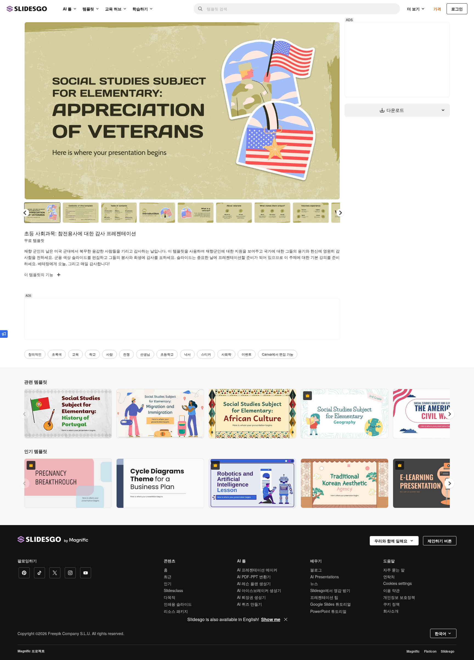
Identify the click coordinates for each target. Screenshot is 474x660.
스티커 (206, 354)
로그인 (457, 9)
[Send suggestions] (4, 334)
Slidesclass (173, 590)
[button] (340, 213)
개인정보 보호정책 (399, 597)
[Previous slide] (25, 414)
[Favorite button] (316, 30)
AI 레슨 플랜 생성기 (254, 583)
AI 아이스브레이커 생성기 (259, 590)
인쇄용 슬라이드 (178, 604)
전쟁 (126, 354)
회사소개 (391, 611)
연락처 (389, 576)
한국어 (440, 633)
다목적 (169, 597)
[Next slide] (332, 111)
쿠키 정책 (391, 604)
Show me (270, 619)
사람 (109, 354)
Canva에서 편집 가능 (277, 354)
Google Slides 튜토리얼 (330, 604)
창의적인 (34, 354)
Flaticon (430, 651)
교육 (75, 354)
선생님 (145, 354)
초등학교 (167, 354)
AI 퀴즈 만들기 (249, 604)
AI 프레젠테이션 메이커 (257, 570)
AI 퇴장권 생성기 (251, 597)
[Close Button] (285, 619)
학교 (92, 354)
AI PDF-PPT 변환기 (254, 576)
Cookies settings (397, 583)
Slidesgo (447, 651)
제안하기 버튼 (440, 540)
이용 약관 (391, 590)
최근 (167, 576)
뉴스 (314, 583)
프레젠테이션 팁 (324, 597)
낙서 (187, 354)
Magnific (413, 651)
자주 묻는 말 (394, 570)
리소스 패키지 (176, 611)
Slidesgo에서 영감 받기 (330, 590)
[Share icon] (330, 30)
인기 (167, 583)
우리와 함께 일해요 (390, 540)
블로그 (316, 570)
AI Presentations (324, 576)
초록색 (57, 354)
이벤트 (247, 354)
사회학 (226, 354)
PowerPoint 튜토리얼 (328, 611)
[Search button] (200, 8)
